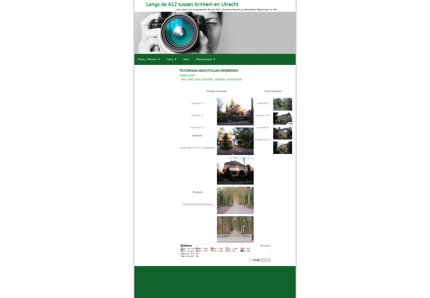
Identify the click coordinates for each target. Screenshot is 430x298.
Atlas (186, 59)
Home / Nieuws (147, 59)
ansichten (207, 79)
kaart (191, 79)
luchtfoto (220, 79)
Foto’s (169, 59)
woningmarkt (234, 79)
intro (183, 79)
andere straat (187, 75)
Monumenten (204, 59)
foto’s (198, 79)
